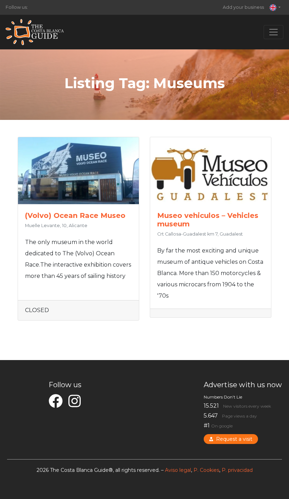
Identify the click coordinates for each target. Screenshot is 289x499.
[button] (275, 7)
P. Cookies (206, 470)
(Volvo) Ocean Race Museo (75, 215)
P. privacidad (237, 470)
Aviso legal (178, 470)
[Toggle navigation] (273, 32)
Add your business (243, 7)
